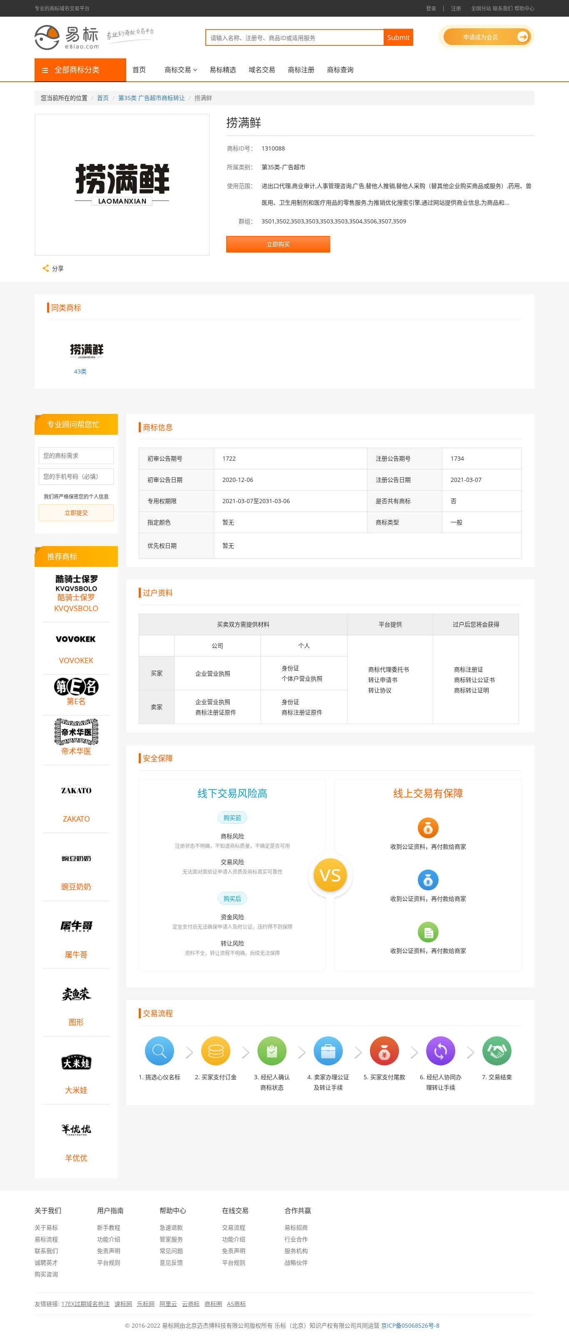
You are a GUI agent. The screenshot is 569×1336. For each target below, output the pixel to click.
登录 (431, 8)
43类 (80, 371)
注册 (456, 8)
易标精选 (223, 69)
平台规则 (108, 1262)
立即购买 (278, 244)
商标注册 (301, 69)
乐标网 (146, 1304)
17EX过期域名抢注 (85, 1304)
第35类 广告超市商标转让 (151, 98)
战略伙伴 (296, 1262)
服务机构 (296, 1251)
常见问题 (171, 1251)
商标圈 (213, 1304)
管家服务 (171, 1239)
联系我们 (503, 8)
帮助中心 (524, 8)
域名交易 (262, 69)
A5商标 (236, 1304)
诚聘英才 (46, 1262)
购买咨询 (46, 1274)
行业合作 (296, 1239)
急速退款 (171, 1227)
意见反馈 (171, 1262)
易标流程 (46, 1239)
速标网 (123, 1304)
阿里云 (168, 1304)
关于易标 (46, 1227)
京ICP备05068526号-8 (410, 1325)
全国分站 (481, 8)
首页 (139, 69)
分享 (58, 267)
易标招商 (296, 1227)
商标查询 (340, 69)
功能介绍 (108, 1239)
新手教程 (108, 1227)
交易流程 (233, 1227)
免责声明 (108, 1251)
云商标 (191, 1304)
